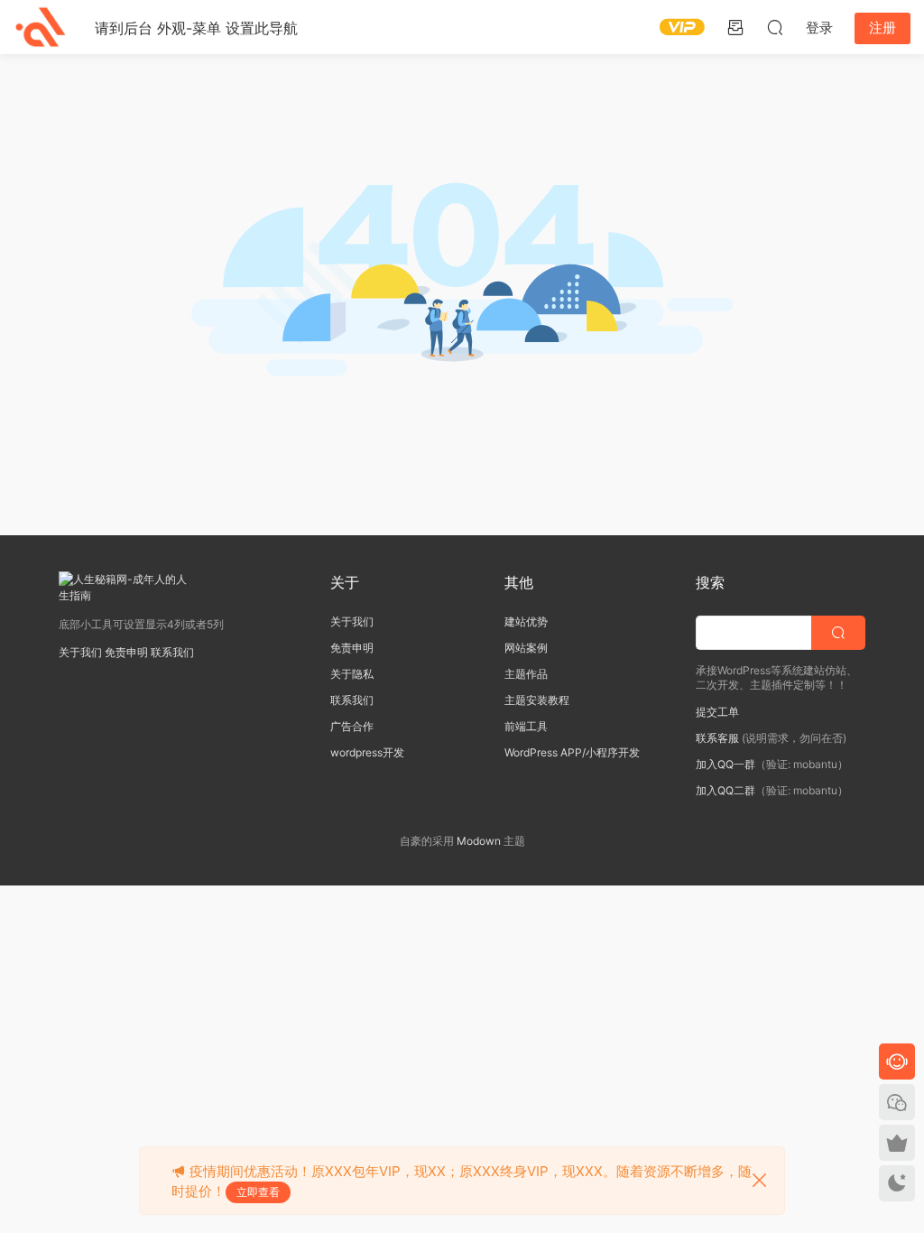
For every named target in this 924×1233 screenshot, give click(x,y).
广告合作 (352, 726)
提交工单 (717, 711)
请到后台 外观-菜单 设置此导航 (196, 28)
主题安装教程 (536, 700)
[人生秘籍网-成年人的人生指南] (41, 27)
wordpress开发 (367, 752)
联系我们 (172, 652)
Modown (479, 841)
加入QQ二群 (725, 790)
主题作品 (526, 674)
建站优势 (526, 621)
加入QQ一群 (725, 764)
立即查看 (258, 1192)
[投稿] (735, 27)
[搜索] (775, 27)
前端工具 (526, 726)
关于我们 (80, 652)
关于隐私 (352, 674)
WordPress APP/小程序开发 (572, 752)
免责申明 (126, 652)
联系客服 (717, 738)
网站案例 (526, 647)
